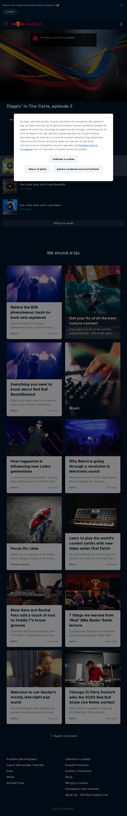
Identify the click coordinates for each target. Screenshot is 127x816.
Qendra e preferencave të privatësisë (78, 169)
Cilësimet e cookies (63, 159)
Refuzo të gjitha (37, 169)
